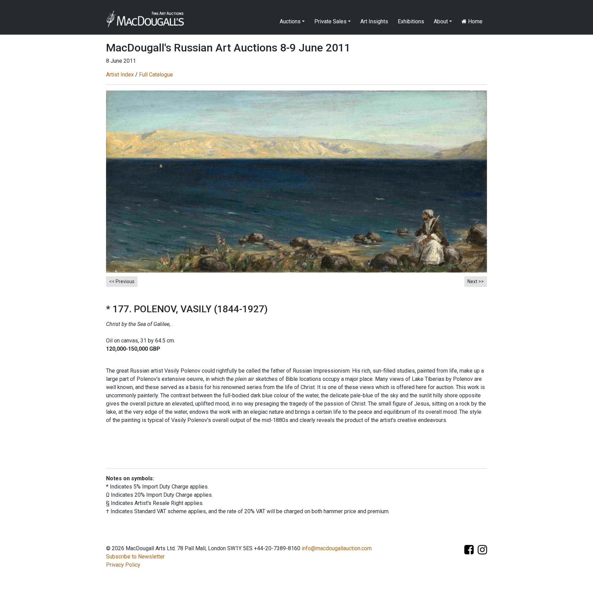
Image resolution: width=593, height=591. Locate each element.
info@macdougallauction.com (337, 548)
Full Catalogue (156, 74)
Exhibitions (411, 21)
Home (474, 21)
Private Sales (330, 21)
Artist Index (120, 74)
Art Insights (374, 21)
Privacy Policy (123, 565)
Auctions (290, 21)
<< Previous (122, 281)
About (441, 21)
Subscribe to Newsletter (135, 556)
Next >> (475, 281)
